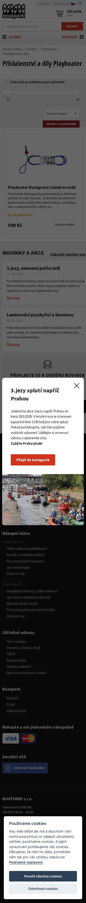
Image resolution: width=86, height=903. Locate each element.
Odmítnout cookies (43, 889)
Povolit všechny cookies (43, 876)
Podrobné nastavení (26, 862)
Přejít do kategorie (32, 459)
